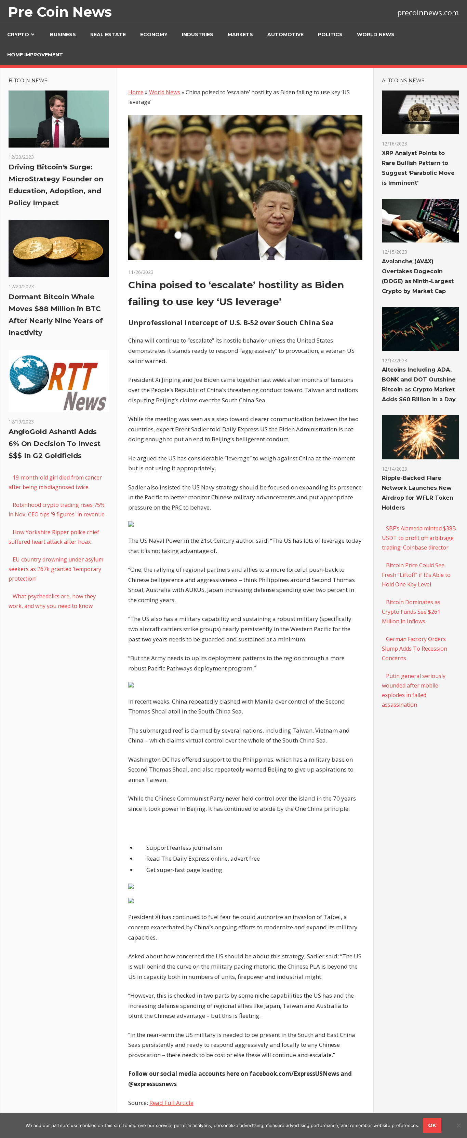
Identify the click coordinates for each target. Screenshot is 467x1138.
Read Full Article (171, 1103)
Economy (154, 34)
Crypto (18, 34)
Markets (240, 34)
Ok (432, 1125)
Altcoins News (403, 81)
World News (376, 34)
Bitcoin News (28, 81)
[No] (458, 1125)
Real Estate (108, 34)
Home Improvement (35, 55)
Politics (330, 34)
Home (136, 92)
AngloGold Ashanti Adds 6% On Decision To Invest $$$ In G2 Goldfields (55, 444)
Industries (197, 34)
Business (63, 34)
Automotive (285, 34)
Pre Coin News (60, 11)
